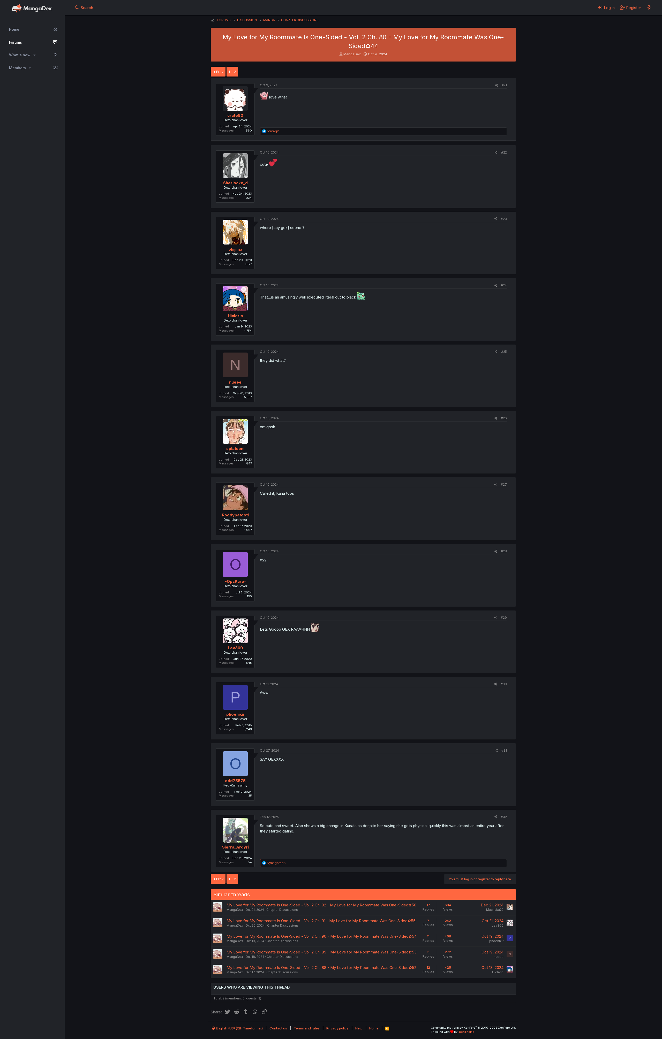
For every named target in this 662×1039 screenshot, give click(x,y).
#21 (504, 85)
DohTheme (466, 1032)
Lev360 (235, 647)
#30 (504, 684)
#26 (504, 418)
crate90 (235, 115)
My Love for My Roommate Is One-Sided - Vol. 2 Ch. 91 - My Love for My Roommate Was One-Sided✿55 (321, 920)
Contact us (278, 1028)
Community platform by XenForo (473, 1027)
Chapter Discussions (282, 910)
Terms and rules (307, 1028)
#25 (504, 352)
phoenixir (235, 714)
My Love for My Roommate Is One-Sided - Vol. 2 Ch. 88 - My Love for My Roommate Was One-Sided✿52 (321, 967)
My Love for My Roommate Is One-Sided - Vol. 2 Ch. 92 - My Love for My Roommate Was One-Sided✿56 (321, 905)
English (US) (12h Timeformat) (239, 1028)
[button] (34, 55)
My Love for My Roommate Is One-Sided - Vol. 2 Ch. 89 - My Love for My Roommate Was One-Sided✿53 (322, 952)
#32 (504, 817)
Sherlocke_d (235, 182)
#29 (504, 618)
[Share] (496, 85)
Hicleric (235, 315)
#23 (504, 219)
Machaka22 (494, 910)
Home (14, 29)
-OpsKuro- (235, 581)
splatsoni (235, 448)
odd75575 (235, 780)
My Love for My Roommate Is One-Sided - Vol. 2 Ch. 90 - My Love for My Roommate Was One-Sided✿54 (322, 936)
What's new (20, 55)
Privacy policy (337, 1028)
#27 (504, 484)
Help (359, 1028)
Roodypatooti (235, 515)
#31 (504, 750)
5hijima (235, 249)
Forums (15, 42)
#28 (504, 551)
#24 (504, 285)
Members (17, 68)
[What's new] (649, 7)
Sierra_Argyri (235, 847)
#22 (504, 152)
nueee (235, 382)
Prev (219, 72)
